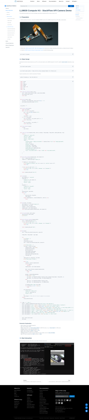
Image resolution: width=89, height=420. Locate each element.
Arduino (41, 394)
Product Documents (44, 390)
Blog (15, 393)
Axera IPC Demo (10, 24)
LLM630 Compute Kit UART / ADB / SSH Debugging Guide (34, 48)
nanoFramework (43, 400)
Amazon (16, 406)
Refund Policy (57, 418)
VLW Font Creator (30, 406)
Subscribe (72, 396)
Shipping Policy (52, 418)
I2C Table (41, 405)
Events (15, 394)
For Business (29, 390)
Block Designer (30, 401)
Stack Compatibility (44, 411)
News (15, 391)
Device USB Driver (30, 407)
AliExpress (16, 404)
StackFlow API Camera (10, 26)
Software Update (10, 20)
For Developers (30, 391)
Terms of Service (46, 418)
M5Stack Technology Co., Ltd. (23, 418)
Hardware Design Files (44, 408)
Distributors (16, 401)
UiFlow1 (28, 397)
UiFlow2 (28, 398)
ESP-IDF (41, 396)
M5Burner (29, 400)
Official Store (17, 403)
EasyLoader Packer (31, 404)
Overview (7, 8)
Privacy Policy (41, 418)
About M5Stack (17, 390)
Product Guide (43, 402)
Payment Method (62, 418)
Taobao (15, 407)
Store (38, 1)
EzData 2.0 (29, 403)
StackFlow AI (42, 397)
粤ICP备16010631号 (72, 418)
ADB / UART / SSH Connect (11, 18)
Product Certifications (44, 403)
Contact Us (16, 396)
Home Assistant (43, 399)
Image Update (9, 22)
